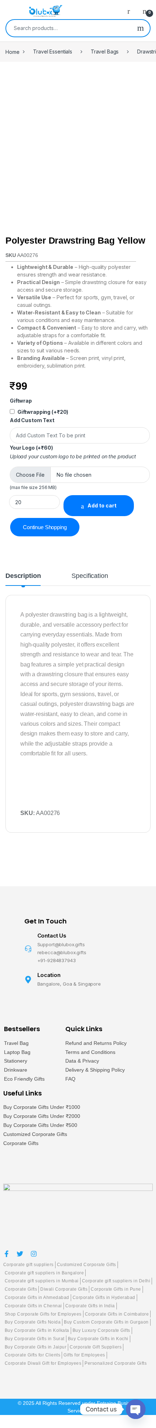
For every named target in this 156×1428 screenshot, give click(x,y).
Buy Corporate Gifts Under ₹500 (40, 1125)
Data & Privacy (82, 1061)
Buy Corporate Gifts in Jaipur (36, 1347)
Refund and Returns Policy (96, 1043)
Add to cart (101, 505)
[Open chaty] (135, 1409)
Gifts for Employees (84, 1355)
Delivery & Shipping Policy (95, 1070)
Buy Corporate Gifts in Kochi (98, 1338)
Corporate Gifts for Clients (33, 1355)
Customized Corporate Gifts (35, 1134)
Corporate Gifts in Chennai (33, 1305)
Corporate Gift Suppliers (96, 1347)
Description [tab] (23, 576)
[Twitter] (20, 1254)
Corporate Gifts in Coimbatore (117, 1314)
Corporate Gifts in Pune (116, 1289)
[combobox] (68, 28)
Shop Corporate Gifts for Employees (43, 1314)
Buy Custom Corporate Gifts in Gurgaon (106, 1322)
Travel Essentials (52, 51)
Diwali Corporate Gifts (63, 1289)
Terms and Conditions (90, 1052)
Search (140, 28)
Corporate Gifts (20, 1143)
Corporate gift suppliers (28, 1264)
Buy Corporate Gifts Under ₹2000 (41, 1116)
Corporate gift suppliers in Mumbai (42, 1280)
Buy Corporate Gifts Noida (33, 1322)
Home (12, 51)
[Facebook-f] (6, 1254)
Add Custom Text (32, 420)
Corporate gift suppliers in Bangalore (44, 1272)
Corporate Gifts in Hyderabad (104, 1297)
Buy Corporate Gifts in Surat (35, 1338)
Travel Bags (105, 51)
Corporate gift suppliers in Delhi (116, 1280)
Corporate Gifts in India (90, 1305)
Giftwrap (21, 401)
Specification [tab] (89, 576)
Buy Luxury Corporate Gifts (101, 1330)
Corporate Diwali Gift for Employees (43, 1363)
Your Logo (31, 448)
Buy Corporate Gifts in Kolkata (37, 1330)
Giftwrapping (42, 412)
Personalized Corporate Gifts (116, 1363)
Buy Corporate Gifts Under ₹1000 (41, 1107)
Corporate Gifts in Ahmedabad (37, 1297)
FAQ (70, 1079)
